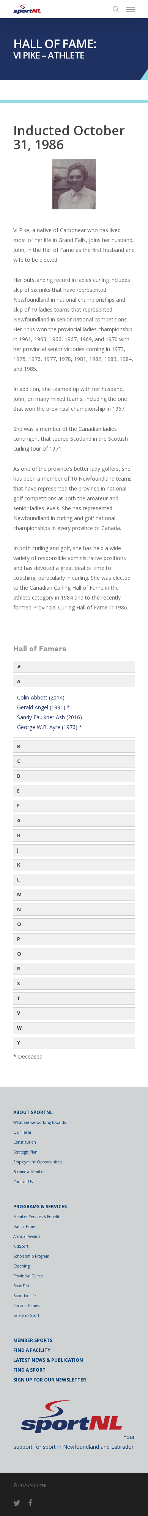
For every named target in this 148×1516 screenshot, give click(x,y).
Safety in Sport (26, 1315)
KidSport (20, 1246)
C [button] (18, 761)
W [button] (19, 1028)
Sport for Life (24, 1295)
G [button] (18, 820)
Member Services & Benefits (37, 1216)
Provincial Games (28, 1276)
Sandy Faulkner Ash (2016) (49, 717)
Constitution (24, 1142)
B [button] (18, 746)
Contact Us (23, 1181)
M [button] (19, 894)
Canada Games (26, 1305)
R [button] (18, 968)
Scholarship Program (31, 1256)
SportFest (21, 1285)
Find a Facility (31, 1350)
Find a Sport (29, 1370)
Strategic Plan (25, 1152)
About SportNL (33, 1112)
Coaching (21, 1266)
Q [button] (19, 954)
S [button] (18, 983)
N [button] (19, 909)
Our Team (22, 1132)
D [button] (18, 776)
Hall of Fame (24, 1226)
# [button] (19, 666)
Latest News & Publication (48, 1360)
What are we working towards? (40, 1122)
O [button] (19, 924)
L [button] (18, 880)
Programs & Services (40, 1206)
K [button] (18, 865)
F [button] (18, 805)
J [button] (18, 850)
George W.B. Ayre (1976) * (49, 727)
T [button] (18, 998)
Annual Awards (26, 1236)
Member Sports (32, 1340)
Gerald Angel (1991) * (43, 707)
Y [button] (18, 1043)
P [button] (18, 939)
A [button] (18, 681)
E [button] (18, 791)
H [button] (18, 835)
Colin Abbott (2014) (41, 697)
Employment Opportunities (37, 1162)
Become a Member (29, 1171)
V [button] (18, 1013)
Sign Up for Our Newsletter (49, 1380)
